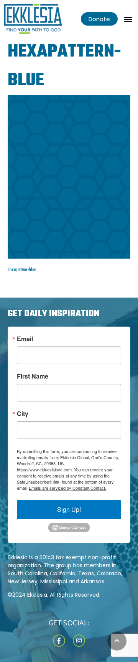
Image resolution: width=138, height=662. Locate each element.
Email (25, 339)
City (22, 414)
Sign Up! (69, 509)
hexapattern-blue (22, 270)
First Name (32, 376)
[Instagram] (79, 640)
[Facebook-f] (59, 640)
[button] (128, 19)
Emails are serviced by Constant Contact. (67, 488)
